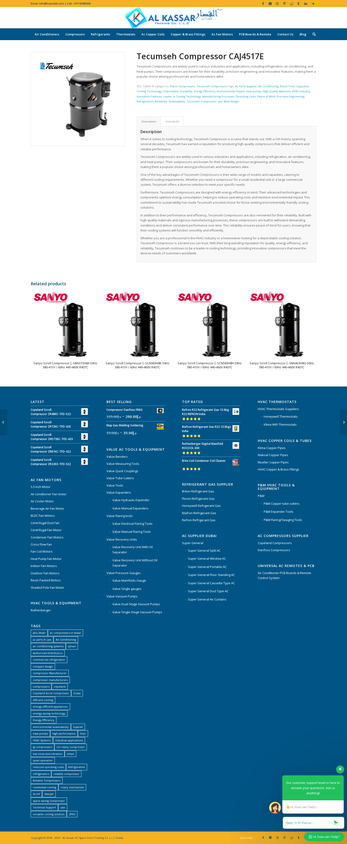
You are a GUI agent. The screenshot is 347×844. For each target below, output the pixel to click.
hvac (83, 733)
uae (220, 101)
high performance (64, 733)
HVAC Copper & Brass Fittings (278, 469)
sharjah (49, 794)
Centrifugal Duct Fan (45, 523)
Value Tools (114, 485)
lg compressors (42, 747)
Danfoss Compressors (274, 550)
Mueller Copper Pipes (273, 462)
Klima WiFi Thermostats (280, 424)
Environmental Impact (231, 91)
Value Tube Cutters (120, 478)
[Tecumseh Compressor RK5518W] (3, 422)
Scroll (36, 794)
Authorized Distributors (48, 653)
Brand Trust (287, 86)
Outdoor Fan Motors (45, 573)
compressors (41, 686)
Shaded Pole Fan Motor (47, 587)
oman (70, 754)
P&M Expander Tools (278, 511)
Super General (192, 543)
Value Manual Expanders (130, 508)
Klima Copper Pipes (272, 448)
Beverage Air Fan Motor (47, 508)
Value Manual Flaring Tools (131, 531)
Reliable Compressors (46, 780)
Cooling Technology (149, 91)
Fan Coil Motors (42, 551)
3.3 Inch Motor (41, 487)
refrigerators (41, 774)
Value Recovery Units (121, 539)
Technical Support (44, 807)
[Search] (312, 34)
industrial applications (69, 740)
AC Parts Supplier (246, 86)
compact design (43, 666)
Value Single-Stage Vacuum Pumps (137, 612)
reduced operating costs (48, 767)
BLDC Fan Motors (43, 515)
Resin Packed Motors (46, 580)
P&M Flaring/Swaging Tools (283, 520)
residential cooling (44, 787)
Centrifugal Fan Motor (46, 530)
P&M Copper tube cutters (282, 503)
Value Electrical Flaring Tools (132, 523)
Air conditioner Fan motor (49, 494)
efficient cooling (43, 700)
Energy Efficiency (204, 91)
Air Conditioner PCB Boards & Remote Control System (284, 575)
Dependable (171, 91)
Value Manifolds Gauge (129, 580)
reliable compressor (66, 774)
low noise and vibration (47, 754)
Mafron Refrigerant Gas (199, 513)
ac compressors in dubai (65, 632)
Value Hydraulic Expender (130, 500)
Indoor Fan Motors (44, 566)
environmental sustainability (51, 727)
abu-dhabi (39, 632)
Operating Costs (246, 96)
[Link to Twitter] (270, 3)
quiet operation (43, 760)
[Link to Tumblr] (298, 3)
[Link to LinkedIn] (305, 3)
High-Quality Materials (277, 91)
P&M (261, 496)
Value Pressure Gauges (123, 573)
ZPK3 (72, 814)
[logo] (173, 17)
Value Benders (117, 456)
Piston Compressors (182, 86)
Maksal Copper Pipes (273, 455)
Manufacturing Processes (218, 96)
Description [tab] (149, 121)
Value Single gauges (126, 589)
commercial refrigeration (49, 659)
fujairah (78, 727)
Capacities (302, 86)
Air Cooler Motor (42, 501)
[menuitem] (47, 34)
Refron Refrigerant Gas (199, 520)
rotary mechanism (72, 787)
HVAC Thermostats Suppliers (278, 409)
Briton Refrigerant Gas (198, 491)
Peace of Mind (266, 96)
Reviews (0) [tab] (172, 121)
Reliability (161, 101)
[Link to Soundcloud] (312, 3)
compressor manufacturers (50, 680)
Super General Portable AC (207, 567)
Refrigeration (145, 101)
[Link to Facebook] (263, 3)
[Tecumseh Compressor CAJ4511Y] (343, 422)
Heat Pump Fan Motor (46, 559)
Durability (186, 91)
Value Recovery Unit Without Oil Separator (134, 562)
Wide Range (231, 101)
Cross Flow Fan (41, 544)
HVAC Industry (301, 91)
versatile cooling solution (48, 814)
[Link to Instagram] (277, 3)
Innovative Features (149, 96)
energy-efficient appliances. (50, 706)
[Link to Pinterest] (284, 3)
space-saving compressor (49, 800)
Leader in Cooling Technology (182, 96)
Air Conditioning (268, 86)
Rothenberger (41, 610)
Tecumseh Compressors (211, 86)
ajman (72, 646)
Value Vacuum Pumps (122, 596)
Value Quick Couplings (122, 471)
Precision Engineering (290, 96)
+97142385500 (81, 3)
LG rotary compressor (71, 747)
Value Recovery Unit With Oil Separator (132, 549)
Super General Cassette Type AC (211, 583)
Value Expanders (118, 492)
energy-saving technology (49, 713)
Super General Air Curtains (207, 599)
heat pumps (253, 91)
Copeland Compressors (275, 543)
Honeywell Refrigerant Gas (201, 506)
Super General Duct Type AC (208, 591)
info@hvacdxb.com (51, 3)
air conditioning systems (48, 646)
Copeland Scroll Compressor (51, 693)
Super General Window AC (207, 558)
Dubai (77, 693)
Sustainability (177, 101)
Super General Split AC (204, 550)
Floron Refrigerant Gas (198, 498)
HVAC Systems (42, 740)
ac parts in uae (42, 639)
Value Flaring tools (119, 516)
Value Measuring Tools (122, 464)
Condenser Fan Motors (47, 537)
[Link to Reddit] (291, 3)
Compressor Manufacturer (50, 673)
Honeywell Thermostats (281, 416)
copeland (60, 686)
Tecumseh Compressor (201, 101)
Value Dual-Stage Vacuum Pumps (136, 604)
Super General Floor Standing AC (211, 575)
